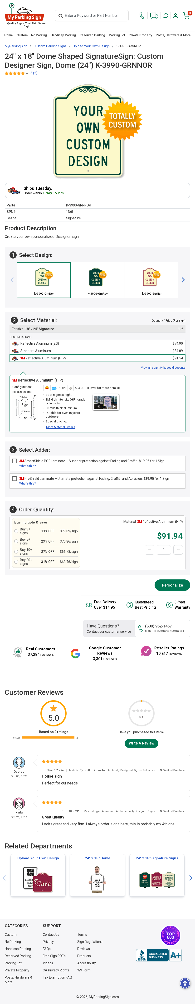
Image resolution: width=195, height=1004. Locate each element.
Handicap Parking (63, 35)
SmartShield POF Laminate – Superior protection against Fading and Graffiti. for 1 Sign (92, 461)
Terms (82, 934)
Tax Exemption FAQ (57, 977)
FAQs (47, 949)
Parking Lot (117, 35)
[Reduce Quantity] (149, 550)
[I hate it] (134, 711)
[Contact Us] (142, 15)
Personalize (172, 585)
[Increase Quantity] (178, 550)
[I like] (145, 711)
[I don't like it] (138, 711)
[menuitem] (8, 35)
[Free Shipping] (154, 16)
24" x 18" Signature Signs (157, 858)
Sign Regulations (89, 942)
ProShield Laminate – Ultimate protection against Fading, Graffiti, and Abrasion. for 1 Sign (94, 478)
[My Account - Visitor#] (175, 15)
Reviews (83, 949)
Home (8, 35)
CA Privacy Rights (56, 970)
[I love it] (149, 711)
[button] (166, 15)
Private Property (140, 35)
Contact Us (51, 934)
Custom (22, 35)
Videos (48, 963)
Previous (4, 878)
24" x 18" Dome (97, 858)
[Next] (181, 280)
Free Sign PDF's (54, 956)
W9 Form (84, 970)
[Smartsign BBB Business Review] (159, 955)
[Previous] (13, 280)
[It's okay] (141, 711)
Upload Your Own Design (38, 858)
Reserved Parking (92, 35)
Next (191, 878)
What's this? (27, 466)
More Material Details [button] (60, 427)
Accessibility (86, 963)
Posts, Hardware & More (173, 35)
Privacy (48, 942)
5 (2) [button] (33, 73)
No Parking (39, 35)
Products (84, 956)
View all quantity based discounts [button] (163, 367)
